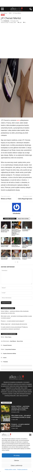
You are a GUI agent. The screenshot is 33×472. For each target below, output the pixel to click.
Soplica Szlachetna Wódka (9, 353)
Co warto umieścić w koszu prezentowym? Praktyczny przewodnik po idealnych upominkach (14, 328)
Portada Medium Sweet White (26, 230)
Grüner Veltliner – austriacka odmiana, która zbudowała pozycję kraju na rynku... (20, 408)
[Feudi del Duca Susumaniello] (6, 253)
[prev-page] (15, 262)
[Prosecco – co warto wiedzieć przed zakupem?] (5, 426)
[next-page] (18, 262)
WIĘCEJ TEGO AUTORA (23, 218)
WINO (10, 13)
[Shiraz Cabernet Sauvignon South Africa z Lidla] (6, 225)
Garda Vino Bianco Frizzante (26, 258)
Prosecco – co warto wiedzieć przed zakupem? (12, 321)
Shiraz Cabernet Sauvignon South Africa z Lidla (5, 230)
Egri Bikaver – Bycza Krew (16, 341)
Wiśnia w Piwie (6, 199)
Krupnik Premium (7, 345)
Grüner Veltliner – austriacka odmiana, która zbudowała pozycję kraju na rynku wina (15, 312)
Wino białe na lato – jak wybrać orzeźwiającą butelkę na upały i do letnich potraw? (16, 317)
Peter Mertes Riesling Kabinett (16, 246)
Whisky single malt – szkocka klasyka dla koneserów (14, 324)
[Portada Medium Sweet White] (27, 225)
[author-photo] (16, 207)
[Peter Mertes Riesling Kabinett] (16, 240)
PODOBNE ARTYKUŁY (9, 218)
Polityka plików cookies (10, 469)
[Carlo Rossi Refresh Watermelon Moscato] (27, 240)
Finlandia (5, 361)
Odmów (16, 460)
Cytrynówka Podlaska (10, 349)
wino (18, 120)
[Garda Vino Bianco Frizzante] (27, 253)
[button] (30, 435)
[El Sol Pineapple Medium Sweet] (6, 240)
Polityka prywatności (22, 469)
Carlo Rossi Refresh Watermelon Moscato (27, 246)
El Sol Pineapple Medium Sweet (5, 246)
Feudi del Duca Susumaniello (4, 258)
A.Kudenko (6, 21)
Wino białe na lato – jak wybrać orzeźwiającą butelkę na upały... (21, 416)
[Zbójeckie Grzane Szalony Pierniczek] (16, 253)
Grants (5, 357)
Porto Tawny (8, 337)
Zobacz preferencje (16, 465)
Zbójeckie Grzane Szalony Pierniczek (16, 258)
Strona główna (4, 13)
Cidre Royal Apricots (25, 199)
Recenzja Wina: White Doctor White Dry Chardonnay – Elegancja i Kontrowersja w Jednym (16, 232)
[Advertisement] (16, 41)
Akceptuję (17, 455)
